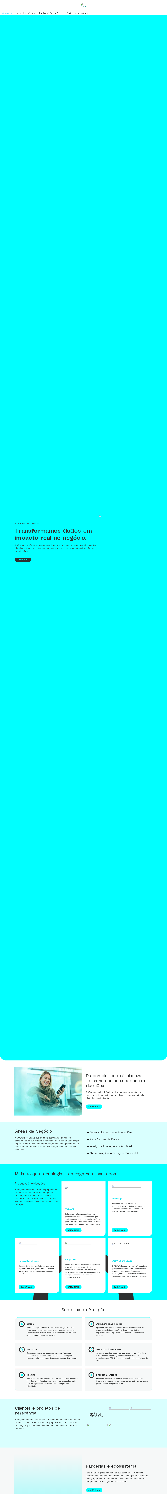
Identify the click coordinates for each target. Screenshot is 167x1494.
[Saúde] (22, 1324)
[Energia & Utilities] (91, 1375)
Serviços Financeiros (108, 1349)
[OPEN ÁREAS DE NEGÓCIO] (34, 13)
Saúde (30, 1324)
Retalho (31, 1375)
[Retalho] (22, 1375)
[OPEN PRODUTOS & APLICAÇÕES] (62, 13)
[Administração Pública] (91, 1324)
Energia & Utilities (106, 1375)
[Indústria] (22, 1349)
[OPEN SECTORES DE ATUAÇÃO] (87, 13)
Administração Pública (109, 1324)
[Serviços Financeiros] (91, 1349)
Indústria (32, 1349)
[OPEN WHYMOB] (12, 13)
